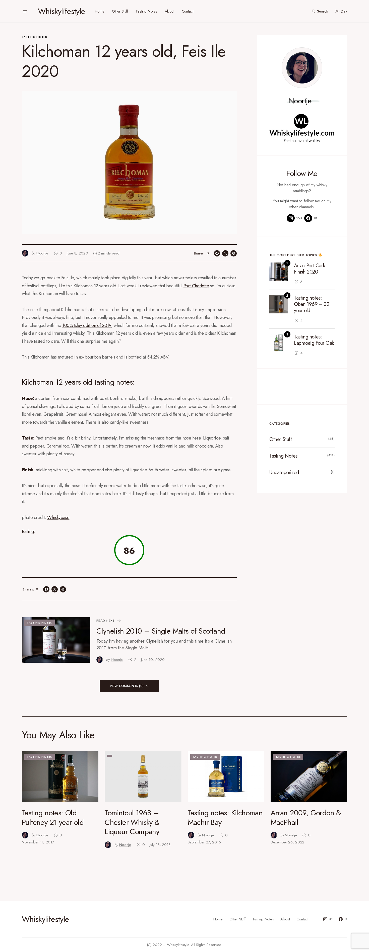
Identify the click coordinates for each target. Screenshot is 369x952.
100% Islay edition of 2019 (86, 325)
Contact (302, 919)
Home (218, 919)
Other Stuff (280, 439)
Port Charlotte (196, 286)
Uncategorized (284, 472)
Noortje (300, 101)
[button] (25, 11)
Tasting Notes (34, 37)
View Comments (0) (127, 685)
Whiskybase (58, 517)
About (285, 919)
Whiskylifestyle (61, 11)
